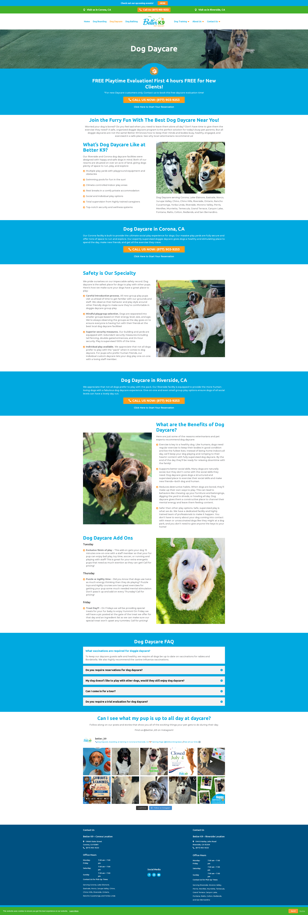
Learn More (73, 911)
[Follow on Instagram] (154, 875)
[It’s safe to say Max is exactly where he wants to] (154, 790)
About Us (197, 21)
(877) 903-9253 (92, 848)
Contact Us (212, 21)
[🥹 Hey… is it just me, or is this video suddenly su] (125, 790)
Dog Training (180, 21)
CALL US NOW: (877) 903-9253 (156, 100)
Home (87, 21)
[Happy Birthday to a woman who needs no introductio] (211, 790)
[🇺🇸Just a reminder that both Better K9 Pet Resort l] (182, 761)
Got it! (293, 911)
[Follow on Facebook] (149, 875)
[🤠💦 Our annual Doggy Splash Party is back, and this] (96, 790)
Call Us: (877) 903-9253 (156, 9)
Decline (302, 911)
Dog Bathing (131, 21)
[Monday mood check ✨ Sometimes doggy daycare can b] (154, 761)
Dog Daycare (116, 21)
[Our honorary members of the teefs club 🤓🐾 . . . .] (182, 790)
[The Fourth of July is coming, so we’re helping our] (96, 761)
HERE (162, 3)
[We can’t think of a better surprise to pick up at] (211, 761)
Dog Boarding (100, 21)
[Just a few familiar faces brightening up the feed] (125, 761)
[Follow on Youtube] (159, 875)
